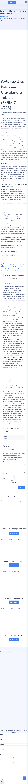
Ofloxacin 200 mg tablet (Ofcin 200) (14, 635)
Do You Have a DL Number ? (7, 754)
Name (5, 473)
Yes (2, 761)
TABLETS (8, 263)
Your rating (5, 461)
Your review (6, 467)
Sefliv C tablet (17, 270)
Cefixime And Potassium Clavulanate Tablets (14, 265)
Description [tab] (7, 275)
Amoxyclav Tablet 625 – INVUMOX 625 (14, 561)
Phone (2, 744)
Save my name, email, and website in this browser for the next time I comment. (12, 480)
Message (2, 749)
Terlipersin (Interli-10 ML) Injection (9, 255)
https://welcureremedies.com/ (8, 247)
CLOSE (2, 783)
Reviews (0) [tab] (14, 278)
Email (16, 476)
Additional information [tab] (18, 275)
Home (1, 16)
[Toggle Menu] (26, 2)
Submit (2, 781)
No (2, 766)
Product (6, 16)
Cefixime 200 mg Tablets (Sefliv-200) (14, 598)
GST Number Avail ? (5, 768)
